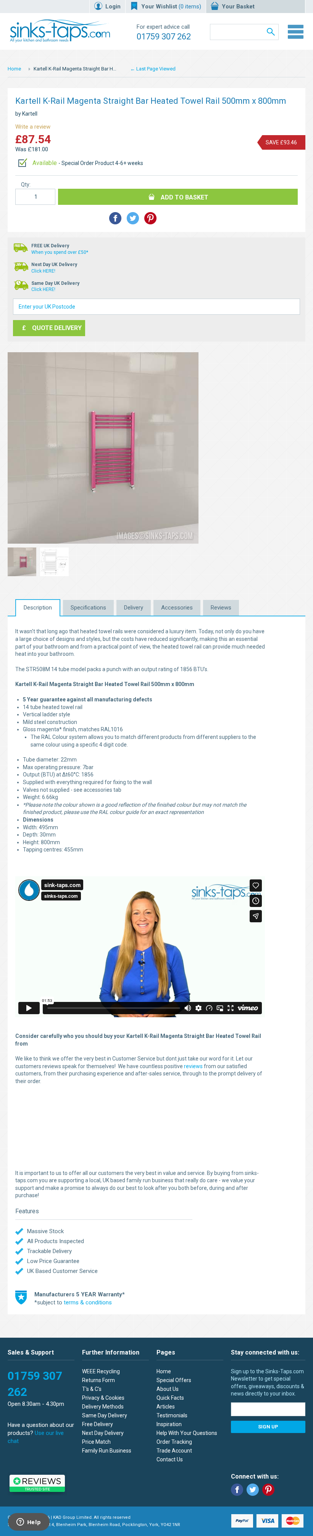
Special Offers (173, 1380)
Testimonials (171, 1415)
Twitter (253, 1490)
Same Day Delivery (104, 1415)
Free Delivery (97, 1424)
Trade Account (174, 1451)
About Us (167, 1389)
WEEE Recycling (101, 1371)
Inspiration (169, 1424)
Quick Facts (170, 1398)
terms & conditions (88, 1302)
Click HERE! (43, 271)
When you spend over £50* (59, 252)
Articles (165, 1407)
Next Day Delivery (103, 1433)
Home (14, 69)
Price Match (96, 1442)
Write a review (32, 126)
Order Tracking (174, 1442)
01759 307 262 (164, 36)
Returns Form (98, 1380)
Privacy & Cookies (103, 1398)
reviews (193, 1066)
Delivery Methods (103, 1407)
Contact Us (169, 1459)
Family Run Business (106, 1451)
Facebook (237, 1490)
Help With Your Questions (186, 1433)
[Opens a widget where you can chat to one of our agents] (29, 1522)
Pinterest (268, 1490)
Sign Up (268, 1427)
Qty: (26, 184)
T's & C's (92, 1389)
